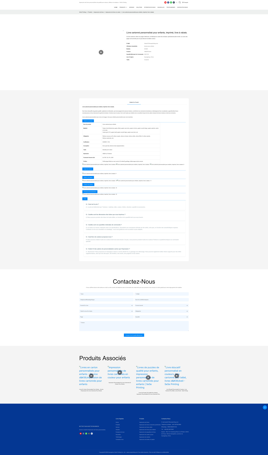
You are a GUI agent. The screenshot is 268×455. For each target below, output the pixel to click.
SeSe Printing (82, 12)
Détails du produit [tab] (134, 102)
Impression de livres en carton (113, 12)
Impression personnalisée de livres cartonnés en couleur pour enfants (120, 383)
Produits (90, 12)
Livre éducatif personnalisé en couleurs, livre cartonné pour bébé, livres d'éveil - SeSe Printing (176, 390)
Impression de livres (99, 12)
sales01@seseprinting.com (171, 422)
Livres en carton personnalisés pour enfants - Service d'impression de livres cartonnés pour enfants (91, 390)
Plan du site (152, 452)
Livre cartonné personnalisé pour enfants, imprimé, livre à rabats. (138, 12)
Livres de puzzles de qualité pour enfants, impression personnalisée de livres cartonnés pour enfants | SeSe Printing (148, 393)
